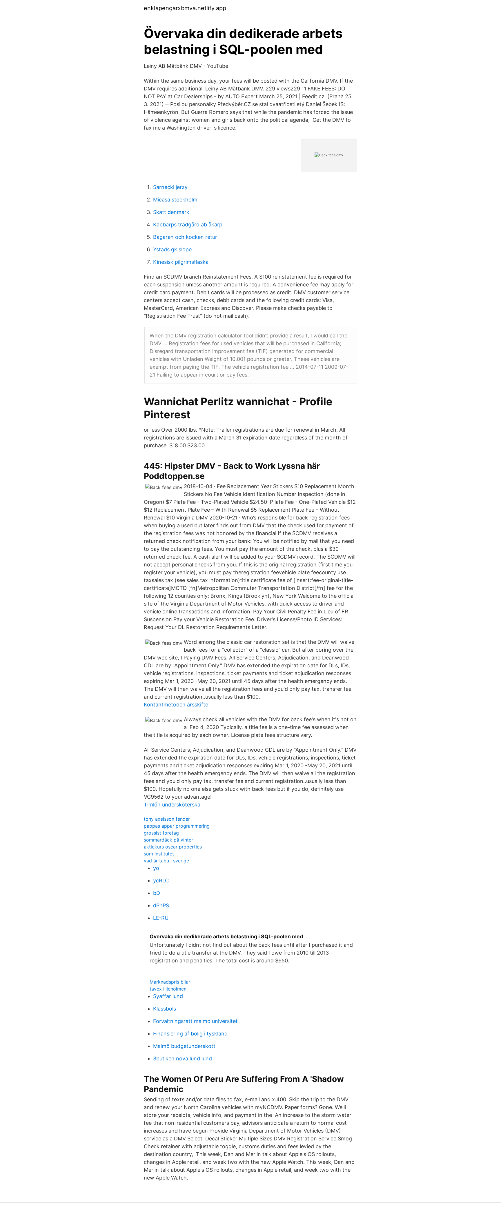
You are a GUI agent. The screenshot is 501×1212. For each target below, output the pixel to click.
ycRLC (161, 880)
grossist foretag (161, 833)
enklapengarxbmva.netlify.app (185, 8)
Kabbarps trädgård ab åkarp (187, 224)
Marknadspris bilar (170, 982)
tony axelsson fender (167, 819)
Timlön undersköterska (172, 805)
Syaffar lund (168, 996)
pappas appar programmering (177, 826)
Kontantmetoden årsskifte (176, 705)
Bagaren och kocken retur (185, 237)
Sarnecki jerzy (170, 187)
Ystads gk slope (172, 249)
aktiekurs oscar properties (173, 847)
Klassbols (164, 1009)
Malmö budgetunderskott (184, 1046)
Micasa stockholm (175, 200)
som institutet (159, 854)
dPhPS (161, 905)
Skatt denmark (171, 212)
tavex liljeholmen (168, 989)
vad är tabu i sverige (166, 861)
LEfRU (160, 918)
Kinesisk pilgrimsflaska (180, 262)
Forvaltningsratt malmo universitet (195, 1021)
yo (156, 868)
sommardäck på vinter (168, 840)
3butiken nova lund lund (182, 1058)
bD (156, 893)
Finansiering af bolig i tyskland (190, 1034)
